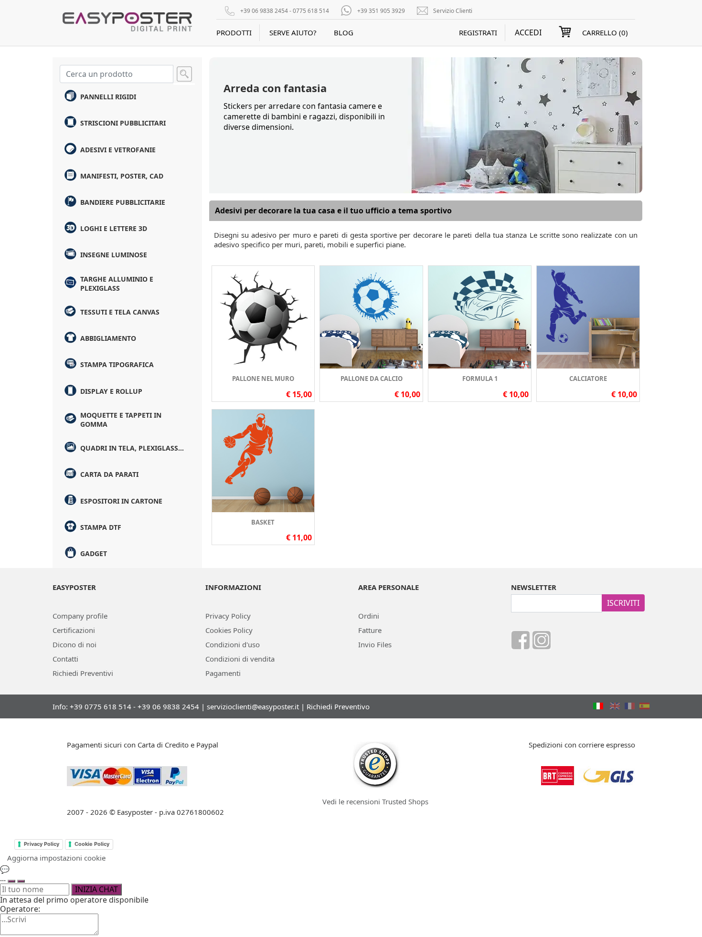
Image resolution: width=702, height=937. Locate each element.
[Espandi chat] (11, 881)
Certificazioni (74, 630)
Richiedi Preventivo (338, 706)
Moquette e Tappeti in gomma (120, 420)
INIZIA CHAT (96, 889)
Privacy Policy (228, 616)
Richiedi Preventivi (83, 673)
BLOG (343, 32)
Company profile (80, 616)
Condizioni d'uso (232, 644)
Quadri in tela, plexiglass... (132, 448)
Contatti (65, 658)
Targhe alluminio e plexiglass (116, 283)
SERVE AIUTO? (293, 32)
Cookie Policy (91, 844)
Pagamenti (223, 673)
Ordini (368, 616)
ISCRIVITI (623, 603)
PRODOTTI (234, 32)
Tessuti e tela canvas (120, 311)
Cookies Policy (229, 630)
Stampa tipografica (117, 364)
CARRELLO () (605, 32)
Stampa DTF (100, 527)
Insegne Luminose (113, 254)
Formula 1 (480, 378)
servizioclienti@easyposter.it (253, 706)
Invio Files (375, 644)
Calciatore (588, 378)
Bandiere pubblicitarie (122, 202)
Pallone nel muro (263, 378)
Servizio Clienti (452, 11)
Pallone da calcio (371, 378)
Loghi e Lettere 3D (113, 228)
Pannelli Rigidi (108, 96)
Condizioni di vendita (240, 658)
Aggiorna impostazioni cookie (56, 858)
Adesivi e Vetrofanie (118, 149)
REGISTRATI (478, 32)
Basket (263, 522)
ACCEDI (528, 32)
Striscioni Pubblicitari (123, 122)
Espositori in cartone (121, 500)
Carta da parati (109, 474)
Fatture (370, 630)
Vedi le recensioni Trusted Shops (375, 801)
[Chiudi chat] (21, 881)
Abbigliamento (108, 338)
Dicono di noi (74, 644)
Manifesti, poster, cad (121, 175)
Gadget (93, 553)
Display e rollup (111, 391)
